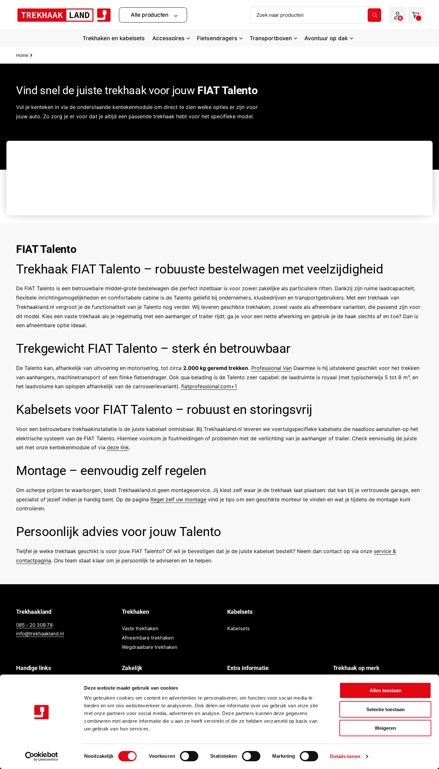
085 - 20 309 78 (34, 625)
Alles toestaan (385, 690)
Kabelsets (238, 628)
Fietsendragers (217, 38)
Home (22, 55)
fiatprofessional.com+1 (209, 386)
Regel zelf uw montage (178, 499)
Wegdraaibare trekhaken (149, 647)
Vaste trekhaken (140, 628)
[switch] (189, 756)
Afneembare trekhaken (148, 638)
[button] (153, 14)
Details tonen (345, 756)
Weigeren (385, 728)
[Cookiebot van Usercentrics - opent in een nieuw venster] (41, 756)
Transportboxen (271, 38)
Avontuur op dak (326, 38)
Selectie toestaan (385, 709)
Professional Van (271, 368)
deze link (118, 447)
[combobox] (316, 15)
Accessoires (168, 38)
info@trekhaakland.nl (40, 633)
